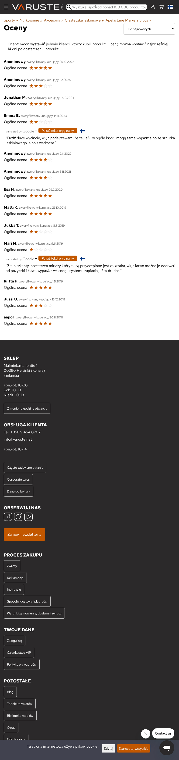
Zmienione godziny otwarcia (27, 408)
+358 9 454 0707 (25, 432)
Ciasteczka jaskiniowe (84, 20)
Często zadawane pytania (25, 467)
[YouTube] (28, 517)
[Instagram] (18, 517)
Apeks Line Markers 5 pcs (128, 20)
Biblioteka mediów (20, 715)
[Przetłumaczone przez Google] (20, 130)
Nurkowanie (31, 20)
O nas (11, 727)
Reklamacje (15, 577)
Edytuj (108, 748)
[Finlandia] (171, 7)
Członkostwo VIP (19, 652)
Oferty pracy (16, 739)
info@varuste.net (18, 439)
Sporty (11, 20)
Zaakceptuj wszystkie (133, 748)
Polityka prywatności (21, 664)
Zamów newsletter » (24, 534)
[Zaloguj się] (153, 7)
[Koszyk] (161, 7)
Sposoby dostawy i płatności (27, 601)
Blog (10, 691)
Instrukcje (14, 589)
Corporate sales (18, 479)
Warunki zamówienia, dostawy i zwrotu (34, 613)
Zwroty (12, 566)
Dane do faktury (18, 491)
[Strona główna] (39, 7)
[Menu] (6, 7)
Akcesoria (53, 20)
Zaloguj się (14, 640)
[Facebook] (8, 517)
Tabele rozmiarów (19, 703)
